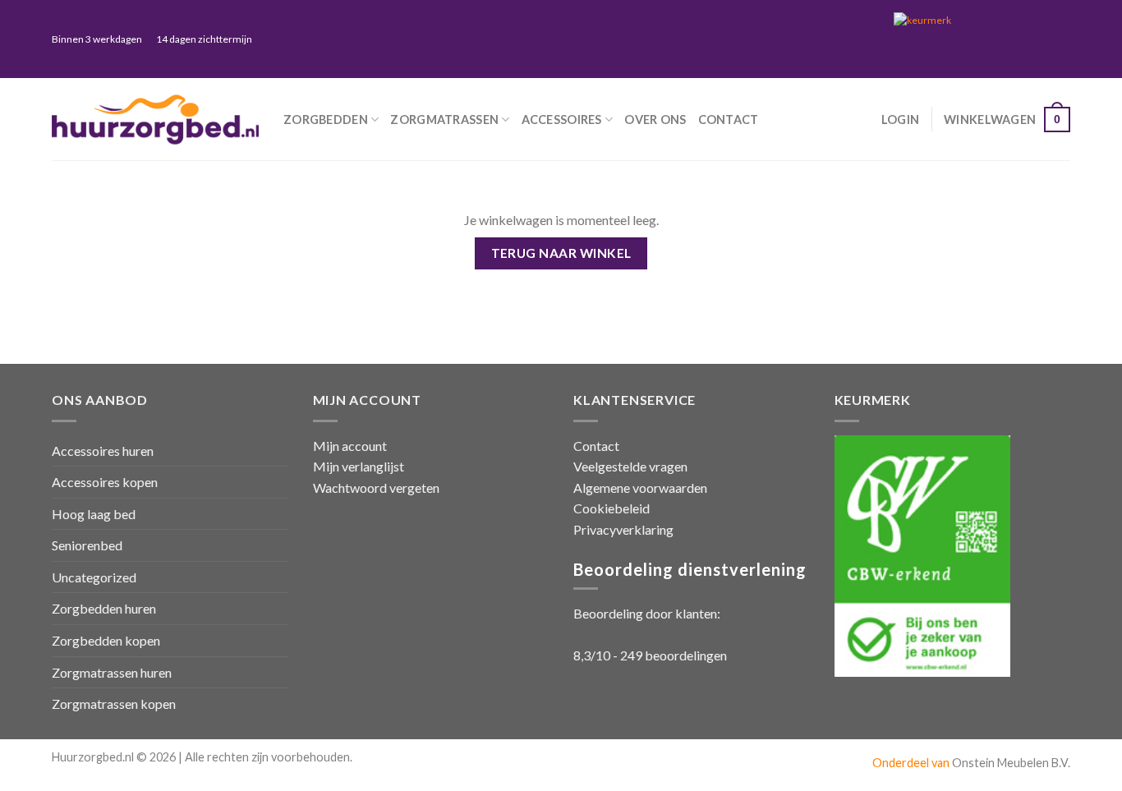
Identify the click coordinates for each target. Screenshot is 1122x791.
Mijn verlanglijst (358, 466)
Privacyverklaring (623, 529)
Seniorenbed (87, 545)
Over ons (655, 119)
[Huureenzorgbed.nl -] (155, 119)
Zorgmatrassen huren (112, 672)
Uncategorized (94, 577)
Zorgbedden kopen (106, 640)
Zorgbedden (325, 119)
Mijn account (350, 445)
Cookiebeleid (611, 508)
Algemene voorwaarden (640, 487)
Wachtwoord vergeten (376, 487)
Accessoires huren (103, 450)
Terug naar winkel (561, 253)
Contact (728, 119)
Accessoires (562, 119)
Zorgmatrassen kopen (114, 703)
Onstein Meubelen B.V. (1011, 763)
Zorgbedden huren (104, 608)
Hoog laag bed (94, 514)
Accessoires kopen (105, 482)
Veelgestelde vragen (630, 466)
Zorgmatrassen (444, 119)
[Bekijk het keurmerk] (976, 38)
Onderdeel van (912, 763)
